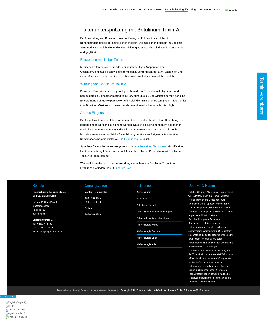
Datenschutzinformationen (93, 290)
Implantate (142, 198)
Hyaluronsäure (133, 139)
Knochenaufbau (208, 239)
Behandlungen (128, 9)
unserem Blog (123, 167)
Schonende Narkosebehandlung (153, 218)
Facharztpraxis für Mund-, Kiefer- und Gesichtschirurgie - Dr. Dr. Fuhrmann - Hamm (50, 10)
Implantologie (223, 235)
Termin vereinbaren (261, 96)
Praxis (113, 9)
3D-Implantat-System (150, 9)
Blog (193, 9)
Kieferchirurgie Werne (147, 225)
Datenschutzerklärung (68, 290)
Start (104, 9)
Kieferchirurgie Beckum (148, 231)
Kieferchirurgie (144, 192)
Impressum (113, 290)
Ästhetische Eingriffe (176, 9)
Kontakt (218, 9)
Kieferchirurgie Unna (147, 238)
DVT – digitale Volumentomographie (154, 211)
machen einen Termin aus (150, 146)
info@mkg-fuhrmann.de (51, 231)
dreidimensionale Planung (213, 250)
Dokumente (204, 9)
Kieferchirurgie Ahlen (147, 244)
